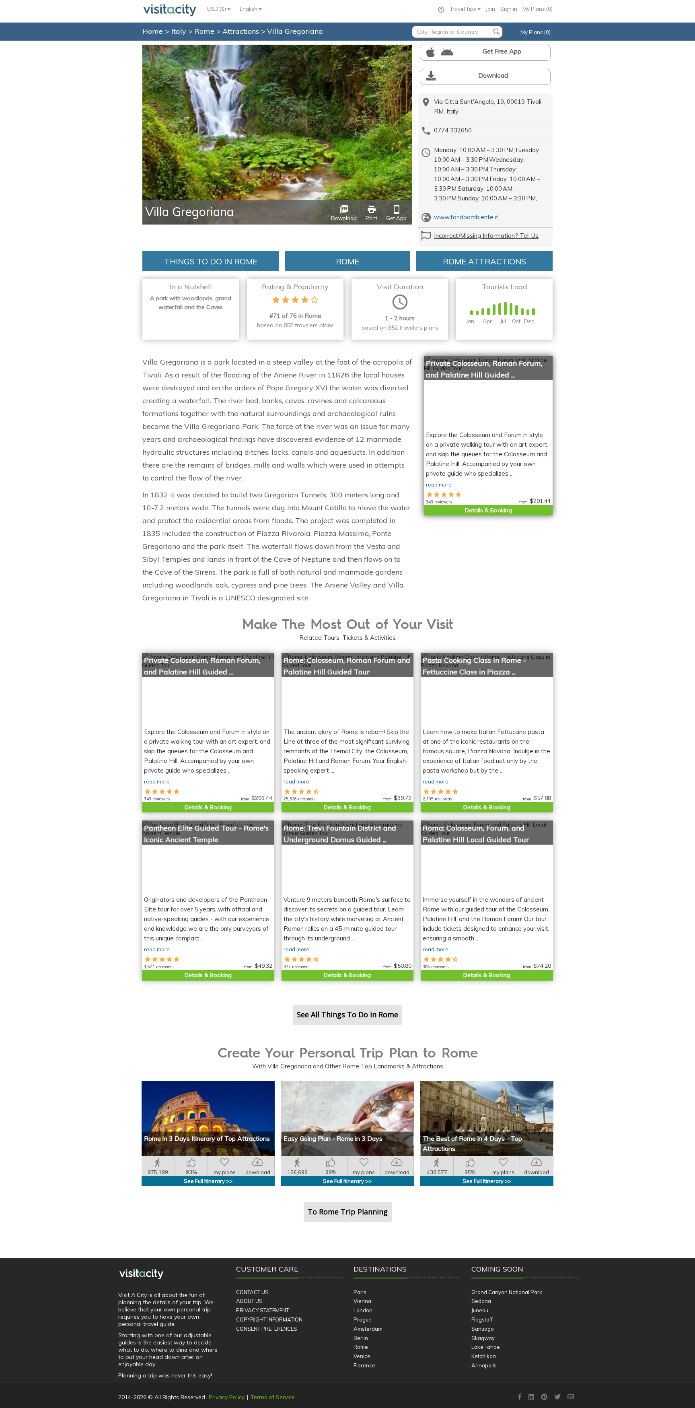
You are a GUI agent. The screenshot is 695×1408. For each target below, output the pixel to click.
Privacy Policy (227, 1397)
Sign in (508, 9)
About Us (249, 1301)
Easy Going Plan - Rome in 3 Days (333, 1138)
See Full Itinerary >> (208, 1181)
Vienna (362, 1301)
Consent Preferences (266, 1329)
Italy (179, 31)
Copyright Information (269, 1319)
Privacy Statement (262, 1310)
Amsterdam (368, 1329)
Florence (364, 1365)
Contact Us (252, 1292)
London (363, 1310)
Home (152, 31)
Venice (362, 1356)
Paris (360, 1292)
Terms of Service (273, 1397)
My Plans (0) (537, 9)
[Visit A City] (141, 1274)
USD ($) (217, 9)
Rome (205, 31)
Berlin (361, 1338)
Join (490, 9)
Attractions (241, 31)
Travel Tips (463, 9)
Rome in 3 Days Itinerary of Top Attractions (207, 1138)
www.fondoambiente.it (466, 217)
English (249, 9)
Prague (363, 1319)
